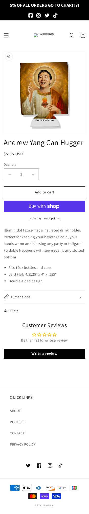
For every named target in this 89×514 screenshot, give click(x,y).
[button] (6, 35)
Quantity (10, 164)
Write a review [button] (44, 353)
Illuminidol (48, 505)
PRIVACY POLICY (23, 444)
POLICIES (17, 422)
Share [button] (14, 310)
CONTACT (17, 433)
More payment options (44, 218)
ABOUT (15, 410)
